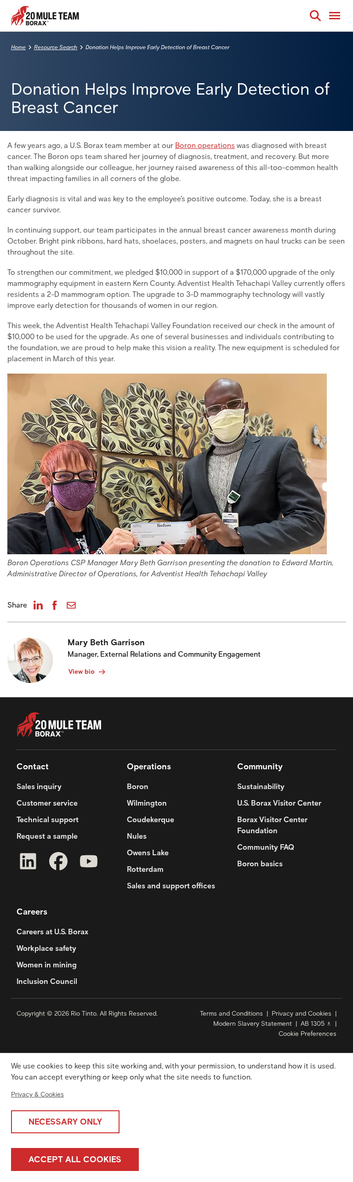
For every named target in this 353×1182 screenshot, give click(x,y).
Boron (137, 786)
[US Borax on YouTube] (89, 863)
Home (18, 47)
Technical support (48, 819)
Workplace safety (46, 948)
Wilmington (147, 803)
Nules (137, 836)
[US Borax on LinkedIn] (28, 863)
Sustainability (261, 786)
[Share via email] (71, 605)
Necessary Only (65, 1122)
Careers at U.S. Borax (52, 931)
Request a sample (47, 836)
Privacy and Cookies (301, 1013)
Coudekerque (150, 819)
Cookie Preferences (307, 1034)
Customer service (47, 803)
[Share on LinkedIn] (38, 605)
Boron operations (205, 145)
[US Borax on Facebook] (58, 863)
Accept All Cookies (74, 1159)
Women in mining (47, 964)
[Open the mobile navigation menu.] (334, 15)
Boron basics (260, 863)
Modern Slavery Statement (252, 1024)
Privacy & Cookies (37, 1094)
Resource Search (55, 47)
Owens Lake (148, 852)
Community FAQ (265, 847)
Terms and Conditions (231, 1013)
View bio (81, 672)
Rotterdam (145, 869)
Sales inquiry (39, 786)
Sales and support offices (171, 885)
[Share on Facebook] (54, 605)
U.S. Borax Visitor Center (279, 803)
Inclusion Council (47, 981)
